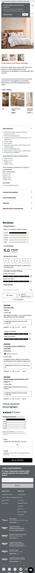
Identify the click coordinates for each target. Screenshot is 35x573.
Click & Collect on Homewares (9, 497)
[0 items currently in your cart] (32, 5)
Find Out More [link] (13, 561)
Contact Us (20, 506)
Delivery (6, 203)
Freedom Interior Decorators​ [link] (17, 534)
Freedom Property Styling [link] (16, 558)
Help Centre (5, 503)
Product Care (5, 500)
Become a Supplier (22, 512)
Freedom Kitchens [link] (14, 526)
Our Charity (20, 500)
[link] (17, 215)
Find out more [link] (7, 14)
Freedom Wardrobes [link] (15, 542)
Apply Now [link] (12, 554)
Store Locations (22, 494)
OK (25, 14)
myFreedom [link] (13, 519)
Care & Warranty (9, 198)
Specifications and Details (13, 209)
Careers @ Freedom (23, 503)
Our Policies (21, 514)
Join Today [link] (13, 522)
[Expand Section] (17, 445)
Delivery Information (7, 494)
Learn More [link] (13, 538)
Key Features (8, 129)
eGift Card (20, 509)
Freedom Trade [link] (13, 550)
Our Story (20, 497)
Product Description (10, 192)
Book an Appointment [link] (16, 530)
